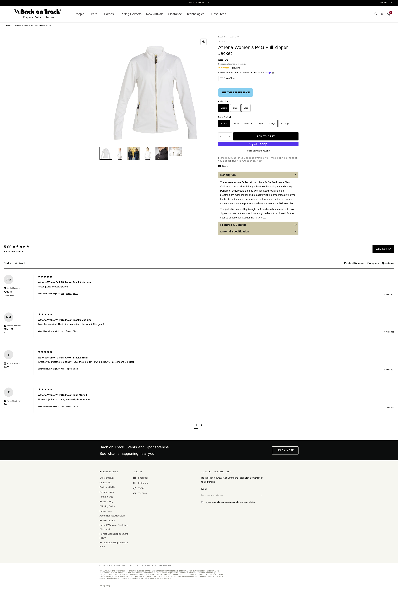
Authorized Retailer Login (112, 515)
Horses (109, 14)
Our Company (107, 477)
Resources (218, 14)
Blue (246, 108)
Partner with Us (107, 487)
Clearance (175, 14)
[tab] (354, 264)
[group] (20, 247)
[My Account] (382, 14)
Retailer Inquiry (107, 520)
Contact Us (105, 482)
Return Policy (106, 501)
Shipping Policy (107, 506)
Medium (248, 123)
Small (236, 123)
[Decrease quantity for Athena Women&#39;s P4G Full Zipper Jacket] (220, 136)
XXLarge (285, 123)
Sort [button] (6, 263)
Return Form (106, 511)
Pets (94, 14)
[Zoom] (203, 42)
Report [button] (69, 294)
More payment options (258, 150)
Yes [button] (62, 294)
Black (235, 108)
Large (260, 123)
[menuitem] (80, 14)
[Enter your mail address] (261, 495)
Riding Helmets (131, 14)
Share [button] (75, 294)
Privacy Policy (107, 492)
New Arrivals (154, 14)
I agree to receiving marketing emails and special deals (230, 502)
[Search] (376, 14)
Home (9, 26)
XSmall (224, 123)
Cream (224, 108)
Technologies (195, 14)
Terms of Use (106, 496)
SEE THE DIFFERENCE (235, 92)
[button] (258, 175)
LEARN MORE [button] (285, 450)
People (79, 14)
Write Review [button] (383, 249)
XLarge (271, 123)
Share (225, 166)
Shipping (222, 64)
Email (204, 489)
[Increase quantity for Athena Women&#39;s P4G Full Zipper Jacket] (229, 136)
